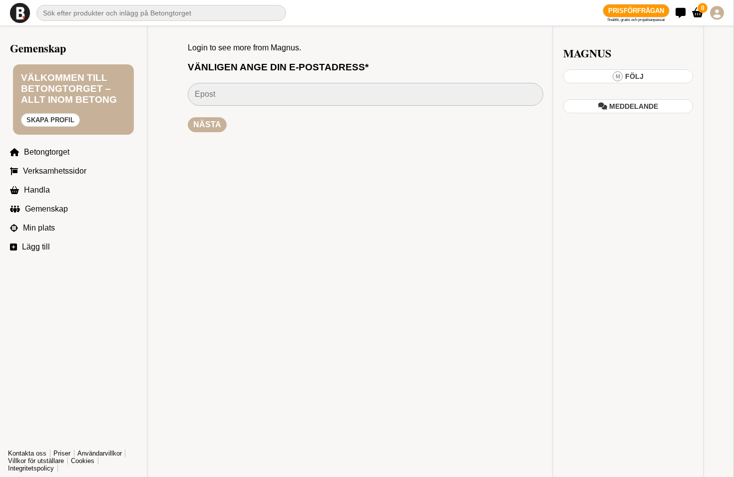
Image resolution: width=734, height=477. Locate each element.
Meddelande (632, 106)
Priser (61, 453)
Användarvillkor (99, 453)
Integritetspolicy (31, 468)
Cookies (82, 461)
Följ (630, 76)
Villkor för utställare (36, 461)
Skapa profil (50, 120)
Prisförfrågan (636, 10)
